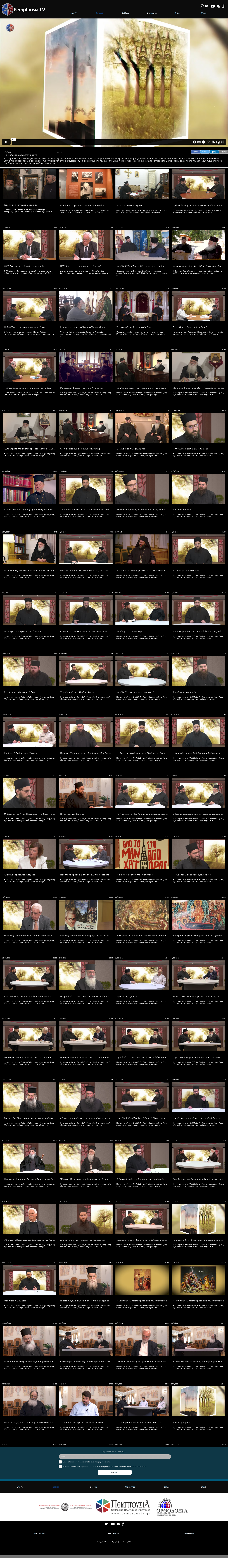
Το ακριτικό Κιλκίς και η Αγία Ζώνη (134, 327)
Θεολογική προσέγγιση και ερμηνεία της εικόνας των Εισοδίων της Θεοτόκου (143, 509)
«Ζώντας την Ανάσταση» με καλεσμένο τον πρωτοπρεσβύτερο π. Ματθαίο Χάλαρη (86, 1118)
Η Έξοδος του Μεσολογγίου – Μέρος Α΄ (80, 266)
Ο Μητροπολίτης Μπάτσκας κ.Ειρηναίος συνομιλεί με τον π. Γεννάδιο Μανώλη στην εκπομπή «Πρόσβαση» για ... (142, 211)
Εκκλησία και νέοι (182, 509)
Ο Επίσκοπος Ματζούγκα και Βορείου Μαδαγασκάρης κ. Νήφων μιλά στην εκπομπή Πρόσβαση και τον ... (197, 211)
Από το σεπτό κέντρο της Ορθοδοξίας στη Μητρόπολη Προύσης (30, 509)
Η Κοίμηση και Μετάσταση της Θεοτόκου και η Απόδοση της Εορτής (143, 935)
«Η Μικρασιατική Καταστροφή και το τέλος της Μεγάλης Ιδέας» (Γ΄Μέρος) (199, 996)
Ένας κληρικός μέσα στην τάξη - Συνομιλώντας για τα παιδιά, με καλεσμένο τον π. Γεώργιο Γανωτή (30, 996)
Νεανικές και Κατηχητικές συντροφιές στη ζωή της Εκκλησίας (86, 570)
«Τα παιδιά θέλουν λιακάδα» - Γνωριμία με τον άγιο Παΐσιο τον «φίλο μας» (199, 388)
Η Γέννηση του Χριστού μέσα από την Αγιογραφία (198, 1300)
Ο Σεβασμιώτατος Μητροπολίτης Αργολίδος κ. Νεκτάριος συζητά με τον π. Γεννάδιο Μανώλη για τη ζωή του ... (85, 211)
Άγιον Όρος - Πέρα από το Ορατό (190, 327)
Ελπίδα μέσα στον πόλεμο (130, 631)
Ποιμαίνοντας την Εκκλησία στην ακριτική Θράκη (29, 570)
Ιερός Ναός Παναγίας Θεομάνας (20, 205)
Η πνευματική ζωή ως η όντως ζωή (190, 448)
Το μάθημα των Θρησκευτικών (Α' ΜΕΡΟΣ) (139, 1422)
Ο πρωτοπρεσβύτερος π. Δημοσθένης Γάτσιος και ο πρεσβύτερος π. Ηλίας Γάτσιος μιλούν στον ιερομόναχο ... (29, 211)
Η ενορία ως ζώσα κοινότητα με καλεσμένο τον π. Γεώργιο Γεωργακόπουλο (30, 1422)
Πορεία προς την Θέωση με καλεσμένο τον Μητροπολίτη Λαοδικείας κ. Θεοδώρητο (199, 1179)
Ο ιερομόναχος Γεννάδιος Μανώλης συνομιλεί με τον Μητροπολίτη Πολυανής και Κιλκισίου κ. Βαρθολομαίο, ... (140, 333)
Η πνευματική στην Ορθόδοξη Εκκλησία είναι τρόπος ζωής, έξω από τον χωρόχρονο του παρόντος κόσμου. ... (86, 394)
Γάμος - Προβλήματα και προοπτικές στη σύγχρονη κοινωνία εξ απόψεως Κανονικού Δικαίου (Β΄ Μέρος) (199, 1057)
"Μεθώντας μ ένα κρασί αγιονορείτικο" (192, 874)
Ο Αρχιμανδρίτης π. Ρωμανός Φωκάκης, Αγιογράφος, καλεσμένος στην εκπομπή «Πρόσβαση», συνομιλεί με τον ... (142, 273)
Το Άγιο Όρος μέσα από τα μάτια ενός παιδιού (27, 388)
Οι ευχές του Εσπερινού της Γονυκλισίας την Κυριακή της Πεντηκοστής (86, 631)
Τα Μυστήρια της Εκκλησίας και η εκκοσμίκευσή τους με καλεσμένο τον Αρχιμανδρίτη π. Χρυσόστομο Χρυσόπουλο (143, 814)
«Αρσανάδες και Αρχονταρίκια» (20, 874)
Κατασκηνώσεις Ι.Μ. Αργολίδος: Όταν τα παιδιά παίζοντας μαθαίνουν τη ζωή (199, 266)
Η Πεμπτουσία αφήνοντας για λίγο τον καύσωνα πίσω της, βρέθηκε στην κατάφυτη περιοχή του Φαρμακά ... (198, 272)
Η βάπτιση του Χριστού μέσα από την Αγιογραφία (142, 1300)
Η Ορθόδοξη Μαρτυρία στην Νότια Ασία (24, 327)
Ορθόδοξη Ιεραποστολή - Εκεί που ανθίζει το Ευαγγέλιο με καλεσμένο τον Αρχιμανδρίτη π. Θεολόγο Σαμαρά (143, 1057)
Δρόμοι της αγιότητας (128, 996)
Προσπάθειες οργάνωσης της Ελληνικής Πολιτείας (86, 874)
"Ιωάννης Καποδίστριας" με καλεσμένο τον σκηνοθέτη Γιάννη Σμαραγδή (143, 1361)
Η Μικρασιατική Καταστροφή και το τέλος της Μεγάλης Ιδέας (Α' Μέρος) (86, 1057)
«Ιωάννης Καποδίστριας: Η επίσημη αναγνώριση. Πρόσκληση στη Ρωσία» (30, 935)
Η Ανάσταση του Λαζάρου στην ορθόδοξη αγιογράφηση (199, 1118)
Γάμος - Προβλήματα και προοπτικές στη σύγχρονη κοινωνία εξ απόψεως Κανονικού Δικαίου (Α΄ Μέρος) (30, 1118)
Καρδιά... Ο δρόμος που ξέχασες (20, 753)
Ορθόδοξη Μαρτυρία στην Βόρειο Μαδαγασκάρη (197, 205)
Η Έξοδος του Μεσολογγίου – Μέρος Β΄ (24, 266)
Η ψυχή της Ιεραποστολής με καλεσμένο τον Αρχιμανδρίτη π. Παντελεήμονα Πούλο (30, 1179)
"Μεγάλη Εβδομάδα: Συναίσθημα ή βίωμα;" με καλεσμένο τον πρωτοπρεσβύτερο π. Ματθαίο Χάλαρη (143, 1118)
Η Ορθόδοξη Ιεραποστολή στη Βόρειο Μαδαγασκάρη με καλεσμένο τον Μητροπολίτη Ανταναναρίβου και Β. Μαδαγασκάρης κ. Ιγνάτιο (86, 996)
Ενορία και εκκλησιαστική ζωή (19, 692)
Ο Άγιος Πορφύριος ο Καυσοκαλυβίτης (80, 448)
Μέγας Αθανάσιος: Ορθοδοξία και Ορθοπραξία (196, 753)
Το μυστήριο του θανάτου (186, 570)
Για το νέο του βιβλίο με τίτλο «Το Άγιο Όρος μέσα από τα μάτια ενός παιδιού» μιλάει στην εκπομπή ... (29, 394)
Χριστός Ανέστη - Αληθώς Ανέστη (77, 692)
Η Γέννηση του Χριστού (72, 814)
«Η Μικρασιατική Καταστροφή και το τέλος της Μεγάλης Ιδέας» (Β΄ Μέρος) (30, 1057)
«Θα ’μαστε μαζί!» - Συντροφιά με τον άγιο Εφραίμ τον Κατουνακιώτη (143, 388)
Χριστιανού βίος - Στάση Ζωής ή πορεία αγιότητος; (198, 1240)
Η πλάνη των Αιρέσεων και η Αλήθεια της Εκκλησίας (143, 753)
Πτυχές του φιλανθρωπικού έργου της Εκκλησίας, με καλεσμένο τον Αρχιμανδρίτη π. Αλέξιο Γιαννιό (30, 1361)
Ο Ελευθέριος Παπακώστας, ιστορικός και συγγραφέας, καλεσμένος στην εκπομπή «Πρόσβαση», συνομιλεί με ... (28, 272)
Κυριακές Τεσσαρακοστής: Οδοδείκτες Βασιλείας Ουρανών (86, 753)
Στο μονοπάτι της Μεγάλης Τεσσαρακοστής (82, 1240)
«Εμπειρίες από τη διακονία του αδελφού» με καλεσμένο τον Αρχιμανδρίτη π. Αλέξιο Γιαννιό (143, 1240)
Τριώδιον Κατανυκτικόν (184, 692)
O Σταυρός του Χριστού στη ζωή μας (22, 631)
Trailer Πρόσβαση (181, 1422)
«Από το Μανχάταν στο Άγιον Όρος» (135, 874)
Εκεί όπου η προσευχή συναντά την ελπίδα (82, 205)
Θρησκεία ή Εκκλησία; (15, 1300)
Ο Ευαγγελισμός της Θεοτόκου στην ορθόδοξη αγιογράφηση (143, 1179)
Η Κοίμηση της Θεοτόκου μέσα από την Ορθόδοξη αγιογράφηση (199, 935)
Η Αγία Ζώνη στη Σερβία (129, 205)
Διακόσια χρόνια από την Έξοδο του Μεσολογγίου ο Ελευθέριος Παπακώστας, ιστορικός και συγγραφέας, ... (84, 272)
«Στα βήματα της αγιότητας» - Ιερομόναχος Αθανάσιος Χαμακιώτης (30, 448)
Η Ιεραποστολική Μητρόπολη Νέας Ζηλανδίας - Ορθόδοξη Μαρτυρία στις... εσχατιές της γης (143, 570)
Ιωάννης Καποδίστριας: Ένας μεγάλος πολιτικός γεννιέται (86, 935)
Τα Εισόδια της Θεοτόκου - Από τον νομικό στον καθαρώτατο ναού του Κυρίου (86, 509)
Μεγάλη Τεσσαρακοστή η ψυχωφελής (136, 692)
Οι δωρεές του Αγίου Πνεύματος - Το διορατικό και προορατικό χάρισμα (30, 814)
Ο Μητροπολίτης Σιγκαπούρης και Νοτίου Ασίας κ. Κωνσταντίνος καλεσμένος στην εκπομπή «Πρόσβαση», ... (29, 333)
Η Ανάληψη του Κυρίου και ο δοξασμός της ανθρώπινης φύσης (199, 631)
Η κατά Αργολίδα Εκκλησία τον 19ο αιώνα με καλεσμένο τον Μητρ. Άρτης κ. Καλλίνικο (86, 1300)
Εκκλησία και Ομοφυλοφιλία (131, 448)
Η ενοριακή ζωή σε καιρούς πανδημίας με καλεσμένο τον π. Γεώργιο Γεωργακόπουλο (199, 1361)
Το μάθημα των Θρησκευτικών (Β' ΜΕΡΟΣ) (82, 1422)
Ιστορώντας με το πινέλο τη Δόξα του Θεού (82, 327)
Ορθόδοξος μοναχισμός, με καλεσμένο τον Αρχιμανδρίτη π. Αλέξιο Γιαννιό (86, 1361)
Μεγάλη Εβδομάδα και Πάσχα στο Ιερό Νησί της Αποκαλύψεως (143, 266)
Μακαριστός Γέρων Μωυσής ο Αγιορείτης (81, 388)
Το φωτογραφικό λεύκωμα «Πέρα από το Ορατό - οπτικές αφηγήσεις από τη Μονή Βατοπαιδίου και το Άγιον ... (198, 333)
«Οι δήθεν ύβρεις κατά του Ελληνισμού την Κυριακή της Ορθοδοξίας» (30, 1240)
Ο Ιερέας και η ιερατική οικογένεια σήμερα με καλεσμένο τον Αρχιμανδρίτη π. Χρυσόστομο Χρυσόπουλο (199, 814)
